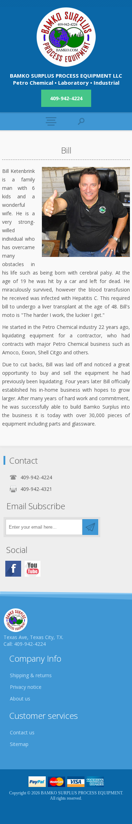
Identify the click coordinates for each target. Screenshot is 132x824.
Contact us (22, 732)
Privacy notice (26, 687)
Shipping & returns (31, 675)
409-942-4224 (66, 98)
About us (20, 698)
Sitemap (19, 744)
